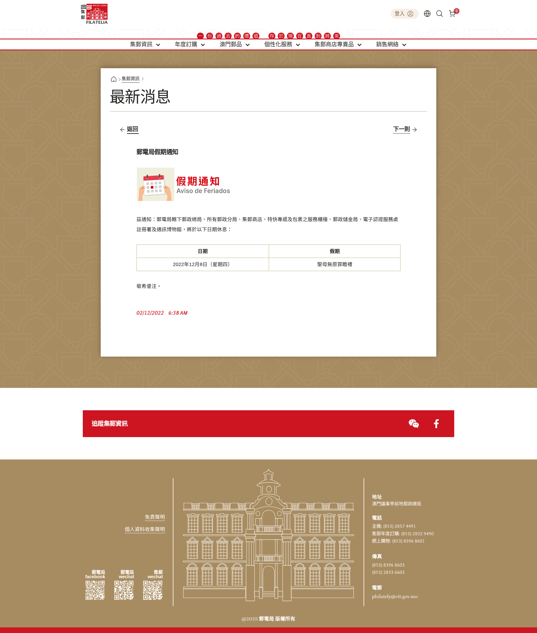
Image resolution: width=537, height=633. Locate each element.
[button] (145, 44)
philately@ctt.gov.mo (395, 596)
